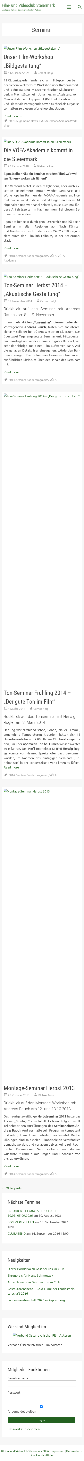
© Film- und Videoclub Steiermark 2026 (25, 1451)
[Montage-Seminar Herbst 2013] (42, 791)
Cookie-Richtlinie (42, 1455)
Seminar (64, 120)
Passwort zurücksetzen (24, 1429)
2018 (12, 255)
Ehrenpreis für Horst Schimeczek (30, 1275)
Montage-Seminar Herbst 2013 (39, 1088)
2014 (12, 379)
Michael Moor (46, 1095)
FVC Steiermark (48, 120)
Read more (13, 116)
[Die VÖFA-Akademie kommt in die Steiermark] (37, 142)
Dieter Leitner (46, 166)
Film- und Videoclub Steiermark (28, 5)
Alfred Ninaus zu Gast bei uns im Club (34, 1282)
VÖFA (52, 255)
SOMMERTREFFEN (21, 1222)
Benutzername (18, 1378)
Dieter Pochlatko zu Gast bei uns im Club (36, 1269)
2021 (12, 120)
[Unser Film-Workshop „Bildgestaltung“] (32, 48)
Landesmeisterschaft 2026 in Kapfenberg (36, 1300)
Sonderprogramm (37, 255)
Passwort (14, 1392)
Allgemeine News (27, 120)
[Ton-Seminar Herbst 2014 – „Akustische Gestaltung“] (41, 276)
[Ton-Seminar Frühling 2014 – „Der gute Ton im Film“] (42, 396)
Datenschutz (74, 1451)
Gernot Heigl (46, 72)
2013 (12, 1173)
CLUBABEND (17, 1233)
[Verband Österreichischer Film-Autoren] (42, 1335)
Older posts (12, 1188)
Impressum (57, 1451)
